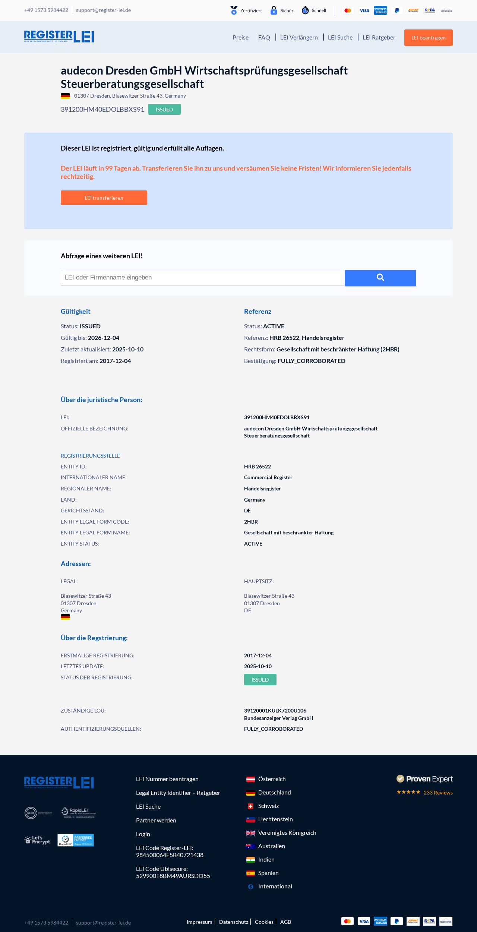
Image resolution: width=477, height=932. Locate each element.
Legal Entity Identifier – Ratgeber (178, 792)
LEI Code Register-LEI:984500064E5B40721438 (169, 851)
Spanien (268, 872)
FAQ (264, 37)
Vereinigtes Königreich (287, 832)
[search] (380, 278)
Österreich (272, 778)
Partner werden (156, 820)
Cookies (264, 922)
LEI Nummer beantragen (167, 778)
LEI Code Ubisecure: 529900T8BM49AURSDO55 (173, 872)
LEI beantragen (428, 37)
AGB (285, 922)
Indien (266, 859)
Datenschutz (233, 922)
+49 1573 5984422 (46, 922)
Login (143, 833)
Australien (271, 845)
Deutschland (274, 792)
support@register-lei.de (103, 922)
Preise (241, 37)
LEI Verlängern (299, 37)
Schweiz (268, 805)
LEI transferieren (104, 198)
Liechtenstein (275, 818)
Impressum (199, 922)
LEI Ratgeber (379, 37)
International (275, 886)
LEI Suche (340, 37)
